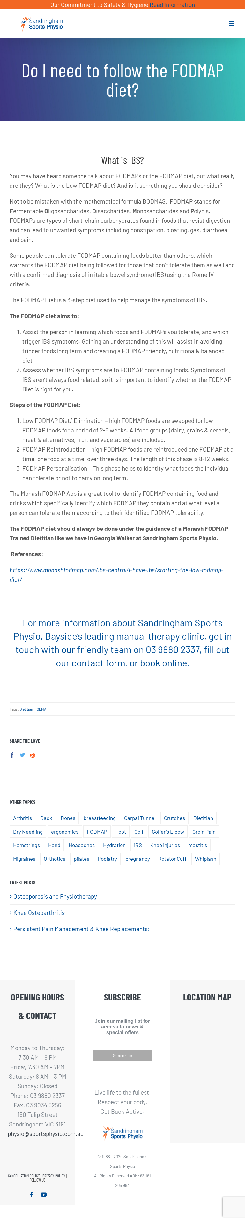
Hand (54, 845)
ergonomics (64, 831)
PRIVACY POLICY (53, 1175)
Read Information (172, 4)
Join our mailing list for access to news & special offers (122, 1026)
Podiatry (107, 858)
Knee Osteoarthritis (39, 912)
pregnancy (137, 858)
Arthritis (22, 818)
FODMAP (41, 709)
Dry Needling (28, 831)
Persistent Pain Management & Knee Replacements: (81, 928)
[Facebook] (12, 755)
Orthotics (54, 858)
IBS (138, 845)
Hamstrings (26, 845)
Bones (68, 818)
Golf (139, 831)
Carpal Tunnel (140, 818)
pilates (81, 858)
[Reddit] (32, 755)
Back (46, 818)
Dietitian (26, 709)
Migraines (24, 858)
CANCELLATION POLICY (24, 1175)
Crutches (174, 818)
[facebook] (31, 1194)
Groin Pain (204, 831)
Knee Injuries (165, 845)
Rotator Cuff (172, 858)
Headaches (82, 845)
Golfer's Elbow (168, 831)
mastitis (197, 845)
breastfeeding (100, 818)
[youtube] (44, 1194)
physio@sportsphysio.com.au (38, 1133)
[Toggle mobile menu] (232, 23)
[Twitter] (22, 755)
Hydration (114, 845)
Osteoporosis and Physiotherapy (55, 896)
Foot (120, 831)
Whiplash (205, 858)
